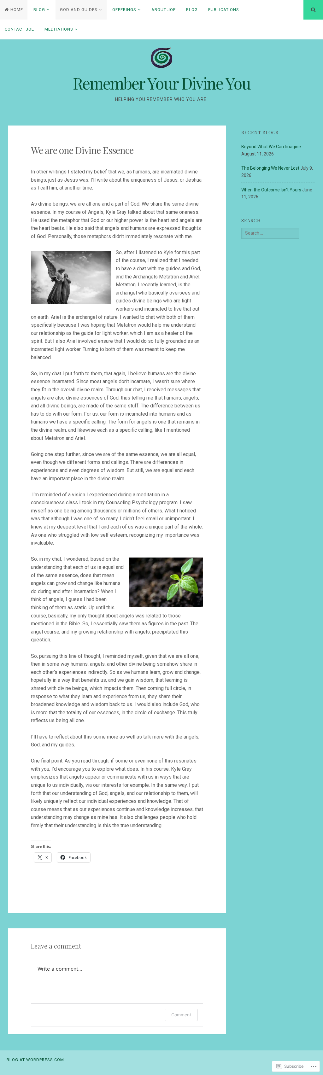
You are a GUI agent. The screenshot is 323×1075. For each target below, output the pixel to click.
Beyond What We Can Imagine (271, 146)
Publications (223, 9)
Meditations (58, 29)
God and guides (78, 9)
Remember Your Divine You (161, 83)
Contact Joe (19, 29)
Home (16, 9)
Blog (39, 9)
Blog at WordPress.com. (36, 1059)
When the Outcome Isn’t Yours (271, 189)
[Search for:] (270, 233)
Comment (181, 1014)
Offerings (124, 9)
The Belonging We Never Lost (270, 168)
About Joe (163, 9)
